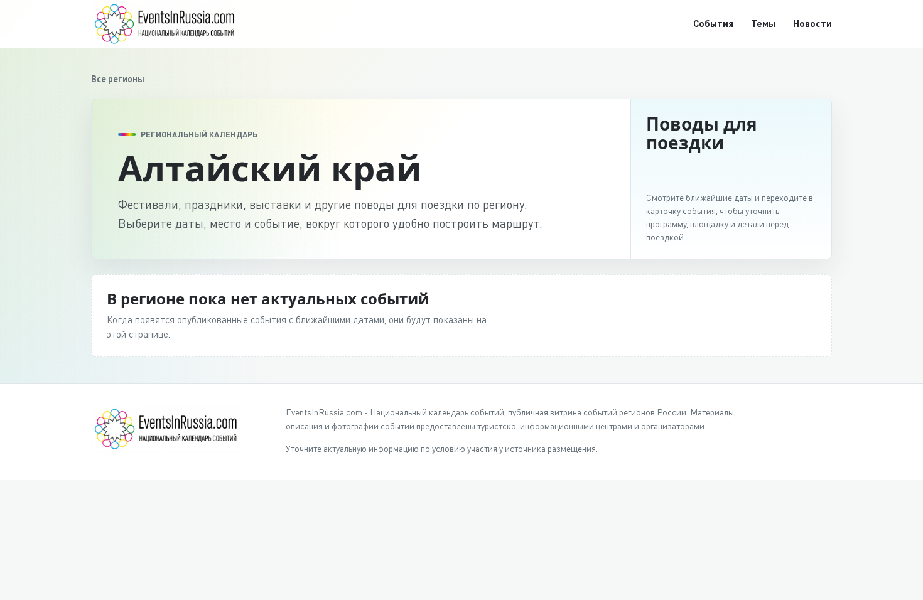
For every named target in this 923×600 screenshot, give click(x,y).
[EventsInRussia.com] (172, 23)
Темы (763, 23)
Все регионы (117, 78)
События (713, 23)
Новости (812, 23)
